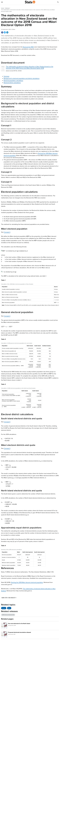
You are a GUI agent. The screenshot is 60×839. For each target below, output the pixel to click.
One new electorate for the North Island (19, 623)
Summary (6, 76)
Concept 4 (7, 422)
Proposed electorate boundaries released (19, 632)
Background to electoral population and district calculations (21, 78)
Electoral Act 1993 (28, 47)
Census (3, 608)
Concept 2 (7, 232)
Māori (9, 608)
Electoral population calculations (13, 80)
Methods (7, 8)
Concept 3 (7, 448)
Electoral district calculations (12, 82)
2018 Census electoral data (8, 614)
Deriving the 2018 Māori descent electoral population (27, 582)
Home (2, 8)
